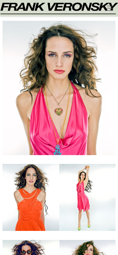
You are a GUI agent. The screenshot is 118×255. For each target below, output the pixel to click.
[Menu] (110, 8)
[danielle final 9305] (59, 91)
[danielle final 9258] (59, 200)
